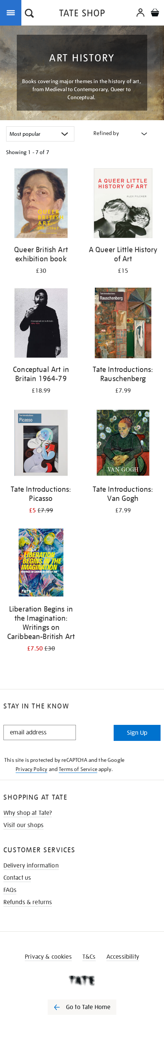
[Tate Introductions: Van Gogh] (123, 444)
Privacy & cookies (48, 957)
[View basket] (155, 13)
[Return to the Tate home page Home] (82, 14)
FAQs (10, 890)
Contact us (17, 878)
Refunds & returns (27, 902)
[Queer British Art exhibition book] (41, 204)
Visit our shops (23, 825)
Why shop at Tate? (27, 813)
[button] (29, 14)
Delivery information (31, 865)
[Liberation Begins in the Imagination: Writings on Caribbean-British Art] (41, 563)
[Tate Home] (82, 980)
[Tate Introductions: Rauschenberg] (123, 324)
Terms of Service (78, 769)
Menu (12, 12)
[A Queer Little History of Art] (123, 204)
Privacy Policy (31, 769)
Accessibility (122, 957)
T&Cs (89, 957)
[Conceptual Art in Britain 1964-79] (41, 324)
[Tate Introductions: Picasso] (41, 444)
